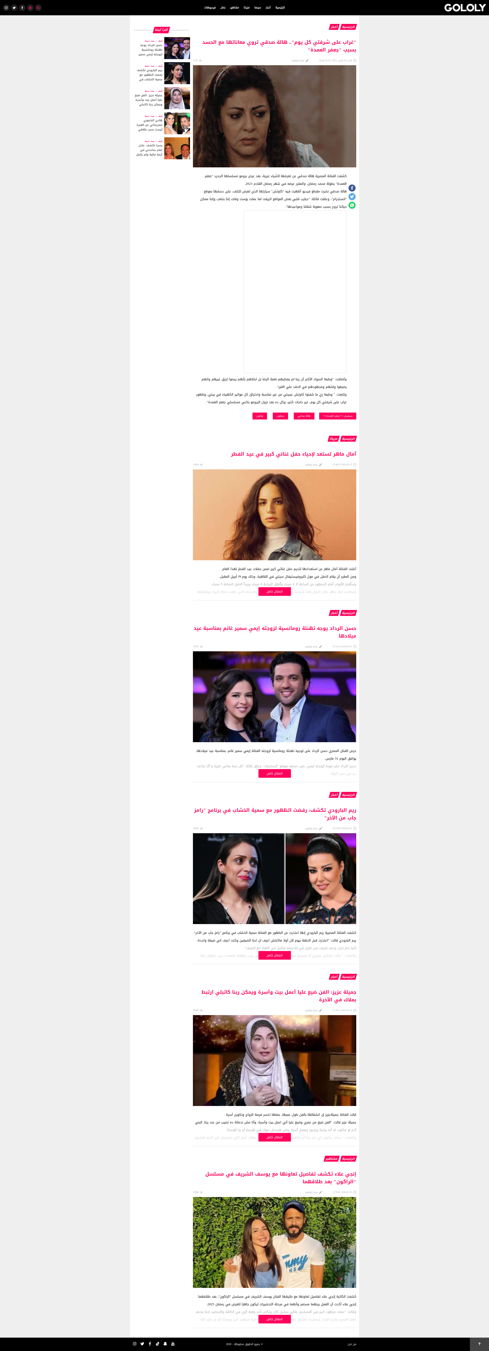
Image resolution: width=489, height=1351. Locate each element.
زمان (222, 7)
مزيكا (247, 7)
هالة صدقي (304, 416)
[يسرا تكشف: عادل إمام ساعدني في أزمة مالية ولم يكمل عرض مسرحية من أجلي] (161, 148)
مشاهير (234, 7)
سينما (257, 7)
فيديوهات (210, 7)
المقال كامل (274, 591)
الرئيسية (280, 7)
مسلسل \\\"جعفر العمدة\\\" (337, 416)
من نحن (352, 1344)
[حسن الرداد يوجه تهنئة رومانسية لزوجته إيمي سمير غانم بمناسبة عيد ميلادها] (161, 48)
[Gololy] (465, 7)
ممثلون (280, 416)
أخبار (268, 7)
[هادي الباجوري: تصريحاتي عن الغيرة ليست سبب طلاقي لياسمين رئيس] (161, 123)
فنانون (259, 416)
